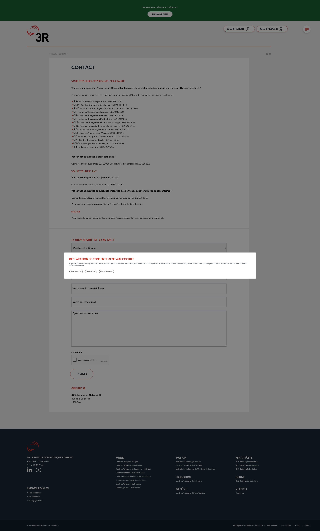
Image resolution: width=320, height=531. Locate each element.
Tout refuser (90, 272)
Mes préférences (106, 272)
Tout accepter (76, 272)
